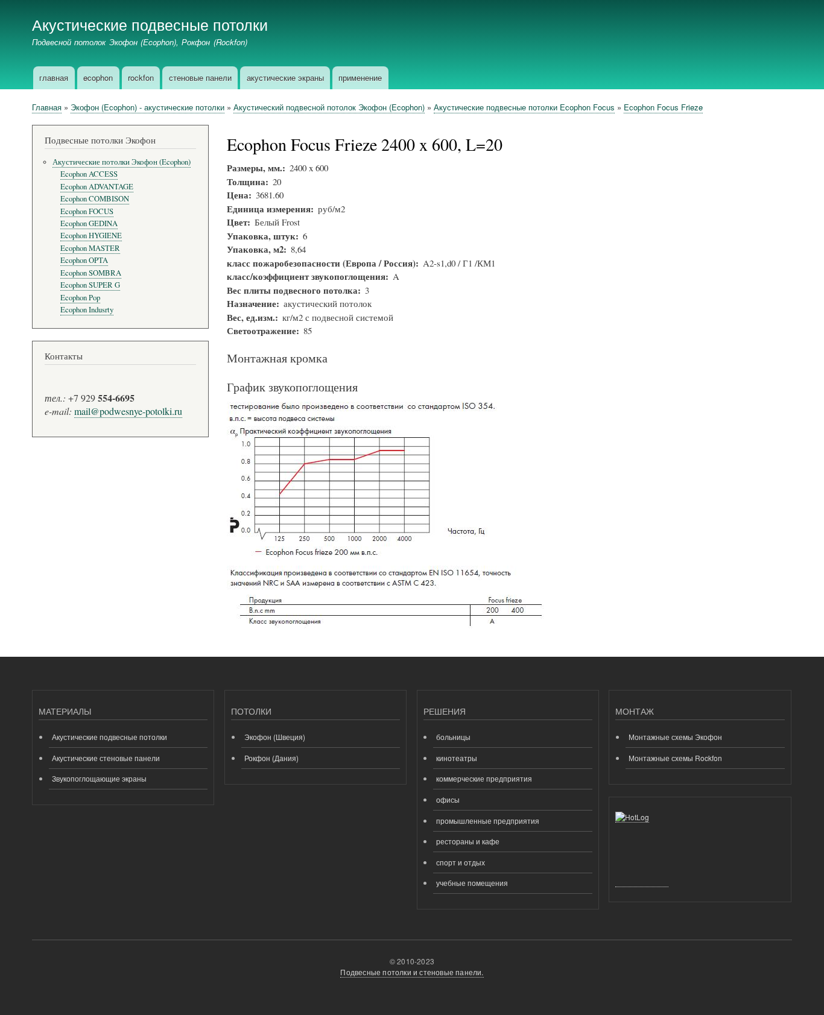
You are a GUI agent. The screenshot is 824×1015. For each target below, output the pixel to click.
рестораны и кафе (467, 841)
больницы (453, 737)
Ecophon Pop (80, 297)
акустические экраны (285, 77)
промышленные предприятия (487, 820)
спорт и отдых (460, 862)
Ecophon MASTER (90, 248)
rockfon (141, 77)
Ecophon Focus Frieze (663, 107)
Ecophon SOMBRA (90, 273)
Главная (47, 107)
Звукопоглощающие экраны (99, 778)
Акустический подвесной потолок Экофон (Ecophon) (329, 107)
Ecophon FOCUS (86, 211)
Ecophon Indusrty (86, 310)
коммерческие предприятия (484, 778)
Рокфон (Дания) (271, 758)
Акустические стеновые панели (106, 758)
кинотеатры (456, 758)
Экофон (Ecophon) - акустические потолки (147, 107)
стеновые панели (200, 77)
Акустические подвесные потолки (150, 24)
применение (360, 77)
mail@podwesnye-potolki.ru (128, 411)
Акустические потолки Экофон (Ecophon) (121, 162)
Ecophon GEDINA (89, 223)
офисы (448, 799)
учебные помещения (472, 882)
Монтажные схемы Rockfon (675, 758)
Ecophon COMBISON (94, 199)
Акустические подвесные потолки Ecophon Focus (524, 107)
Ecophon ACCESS (89, 174)
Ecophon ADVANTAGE (96, 187)
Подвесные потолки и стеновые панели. (411, 972)
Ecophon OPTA (84, 260)
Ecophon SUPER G (90, 285)
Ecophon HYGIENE (91, 235)
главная (53, 77)
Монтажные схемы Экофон (675, 737)
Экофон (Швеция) (274, 737)
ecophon (98, 77)
